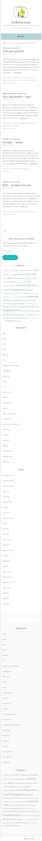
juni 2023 (5, 507)
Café (3, 282)
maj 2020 (5, 556)
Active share (10, 270)
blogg (8, 77)
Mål (14, 212)
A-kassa (4, 270)
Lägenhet (15, 304)
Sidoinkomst (33, 315)
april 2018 (5, 598)
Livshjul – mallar (12, 142)
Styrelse (25, 318)
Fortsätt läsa (18, 72)
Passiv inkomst (13, 306)
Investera (6, 300)
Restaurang (16, 314)
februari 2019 (6, 572)
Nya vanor (19, 212)
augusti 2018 (6, 588)
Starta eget (14, 318)
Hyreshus (10, 297)
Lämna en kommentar (9, 83)
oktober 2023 (6, 502)
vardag (35, 80)
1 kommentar (6, 171)
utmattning (28, 80)
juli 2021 (5, 523)
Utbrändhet (6, 126)
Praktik (29, 123)
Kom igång (25, 300)
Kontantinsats (32, 300)
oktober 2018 (6, 577)
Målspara (33, 304)
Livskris (4, 80)
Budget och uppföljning (10, 365)
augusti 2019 (6, 561)
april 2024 (5, 491)
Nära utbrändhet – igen (16, 96)
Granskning (33, 293)
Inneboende (29, 77)
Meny (22, 36)
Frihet (4, 387)
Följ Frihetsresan (10, 257)
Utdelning (15, 321)
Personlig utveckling (11, 48)
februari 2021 (6, 540)
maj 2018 (5, 593)
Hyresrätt (15, 297)
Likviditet (5, 304)
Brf (24, 278)
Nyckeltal (5, 306)
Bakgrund (9, 274)
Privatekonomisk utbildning (11, 424)
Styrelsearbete (7, 451)
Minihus (26, 304)
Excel (14, 286)
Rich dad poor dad (26, 315)
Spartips (8, 318)
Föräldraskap (16, 123)
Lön (19, 303)
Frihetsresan (21, 22)
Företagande (16, 289)
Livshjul (9, 169)
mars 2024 (5, 497)
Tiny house (30, 318)
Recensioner (6, 429)
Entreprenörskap (7, 286)
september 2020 (8, 550)
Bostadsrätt (19, 278)
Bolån (14, 278)
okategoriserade (13, 80)
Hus (37, 293)
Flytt (37, 285)
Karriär (23, 123)
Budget (27, 278)
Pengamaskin (23, 306)
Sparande (5, 440)
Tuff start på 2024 (13, 51)
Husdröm (22, 77)
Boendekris (4, 278)
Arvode (4, 274)
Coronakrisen (10, 282)
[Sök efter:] (21, 231)
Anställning (29, 270)
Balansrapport (16, 274)
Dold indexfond (19, 282)
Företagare (28, 290)
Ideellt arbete (7, 392)
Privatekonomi (11, 310)
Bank (22, 274)
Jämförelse (18, 300)
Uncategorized (7, 456)
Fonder (5, 290)
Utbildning (8, 321)
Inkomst (24, 297)
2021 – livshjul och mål (16, 185)
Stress (21, 80)
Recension (7, 314)
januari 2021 (6, 545)
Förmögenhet (18, 293)
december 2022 (7, 518)
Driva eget (26, 282)
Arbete (5, 93)
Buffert (31, 278)
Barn (25, 274)
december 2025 (7, 475)
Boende (31, 274)
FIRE (33, 285)
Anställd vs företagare (19, 270)
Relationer (5, 435)
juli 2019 (5, 566)
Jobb (12, 300)
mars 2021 (5, 534)
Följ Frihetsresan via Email (21, 239)
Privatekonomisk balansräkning (30, 311)
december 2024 (7, 481)
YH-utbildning (15, 126)
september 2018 (8, 582)
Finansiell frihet (23, 285)
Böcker (35, 278)
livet (35, 77)
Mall (14, 169)
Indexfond (19, 297)
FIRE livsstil (5, 376)
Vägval (19, 321)
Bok (10, 278)
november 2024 (7, 486)
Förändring (14, 77)
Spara (4, 318)
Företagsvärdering (7, 293)
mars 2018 (5, 604)
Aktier (4, 333)
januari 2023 (6, 513)
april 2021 (5, 529)
